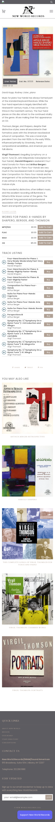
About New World (11, 729)
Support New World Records (35, 814)
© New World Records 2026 (27, 808)
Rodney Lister (9, 212)
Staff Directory (10, 739)
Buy (48, 262)
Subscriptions (9, 743)
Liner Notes (10, 81)
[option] (27, 52)
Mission (5, 732)
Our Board (7, 736)
